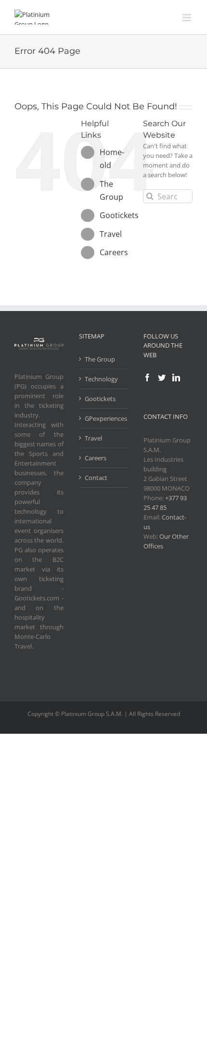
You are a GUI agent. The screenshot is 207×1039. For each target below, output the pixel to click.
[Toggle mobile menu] (187, 18)
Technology (101, 379)
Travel (111, 234)
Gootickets (119, 215)
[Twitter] (162, 377)
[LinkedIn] (176, 377)
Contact (96, 477)
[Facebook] (147, 377)
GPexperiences (104, 418)
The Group (100, 359)
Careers (114, 252)
